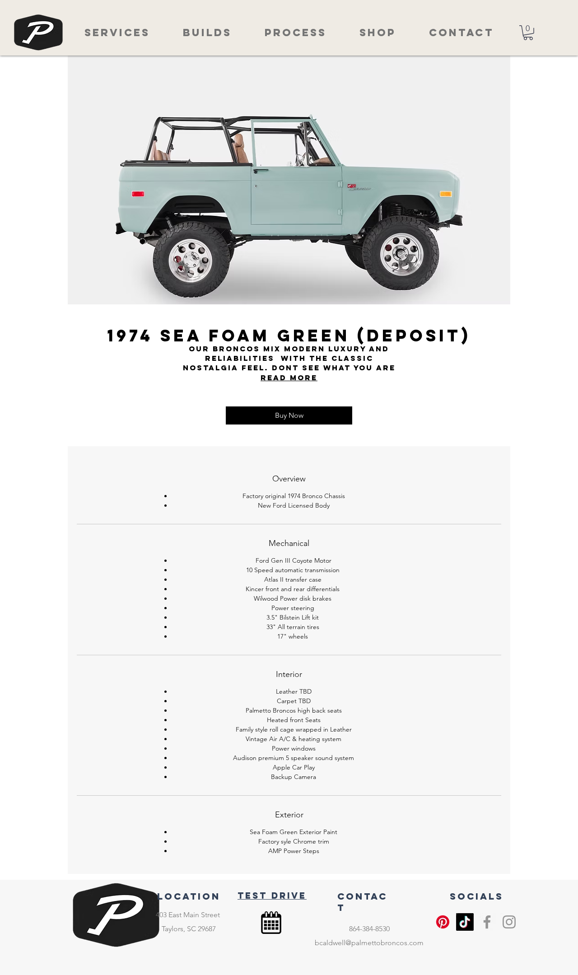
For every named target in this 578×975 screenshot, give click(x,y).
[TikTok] (465, 922)
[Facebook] (487, 922)
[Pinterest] (443, 922)
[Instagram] (509, 922)
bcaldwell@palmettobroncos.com (369, 942)
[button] (528, 32)
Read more (289, 377)
